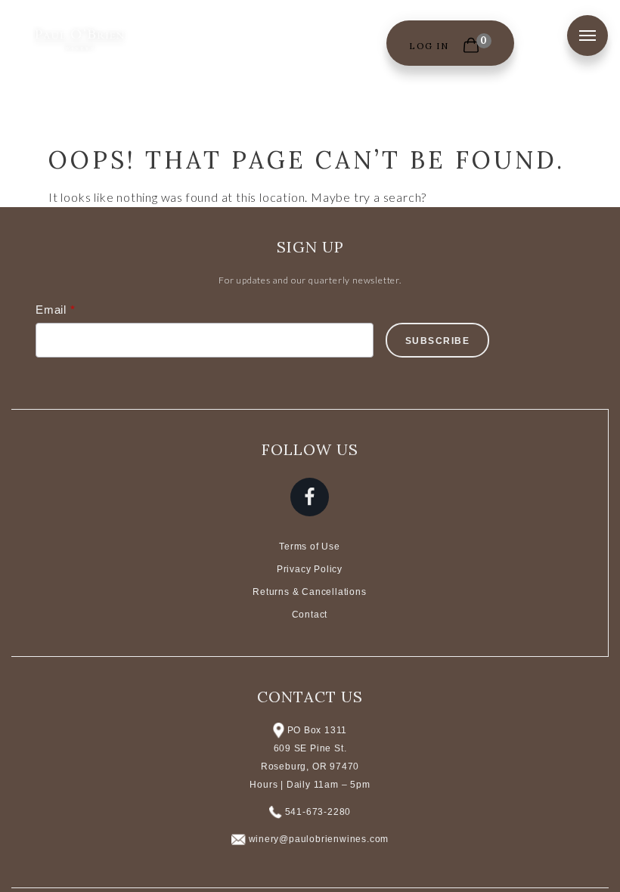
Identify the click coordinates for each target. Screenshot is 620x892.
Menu (587, 35)
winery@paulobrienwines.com (319, 839)
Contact (310, 614)
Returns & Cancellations (309, 592)
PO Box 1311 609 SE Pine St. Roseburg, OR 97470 (310, 748)
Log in (428, 45)
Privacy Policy (310, 569)
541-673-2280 (318, 812)
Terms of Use (309, 546)
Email (51, 309)
